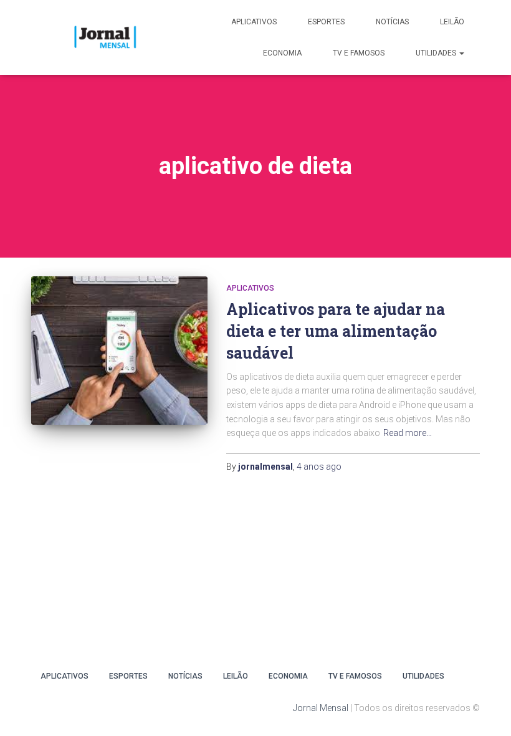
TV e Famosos (358, 53)
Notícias (392, 21)
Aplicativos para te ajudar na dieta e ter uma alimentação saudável (335, 331)
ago (319, 467)
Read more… (407, 433)
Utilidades (437, 53)
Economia (282, 53)
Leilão (452, 21)
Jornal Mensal (320, 708)
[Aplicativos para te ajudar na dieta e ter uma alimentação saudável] (119, 350)
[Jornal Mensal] (104, 37)
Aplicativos (254, 21)
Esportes (326, 21)
